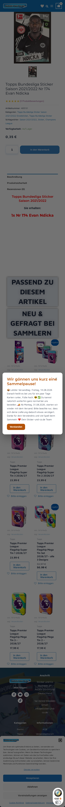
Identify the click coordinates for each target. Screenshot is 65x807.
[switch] (58, 802)
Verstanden (16, 426)
